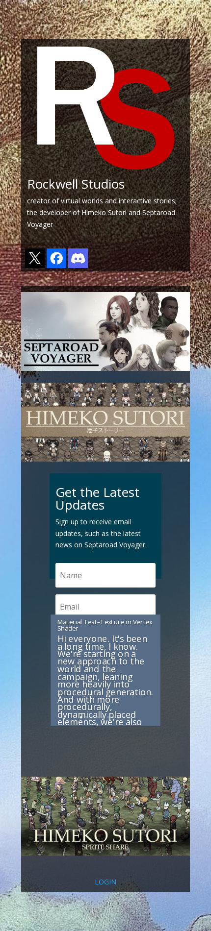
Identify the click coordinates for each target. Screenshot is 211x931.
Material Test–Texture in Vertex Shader (105, 625)
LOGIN (105, 881)
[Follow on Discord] (78, 265)
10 (130, 717)
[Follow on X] (35, 265)
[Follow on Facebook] (56, 265)
